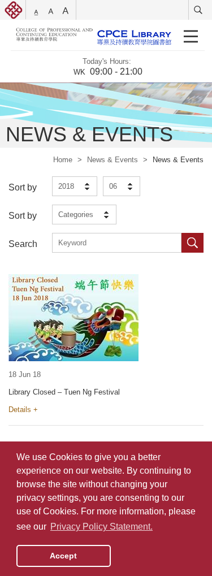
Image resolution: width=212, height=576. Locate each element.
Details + (23, 409)
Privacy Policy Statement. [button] (101, 526)
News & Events (112, 159)
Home (62, 159)
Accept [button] (63, 555)
